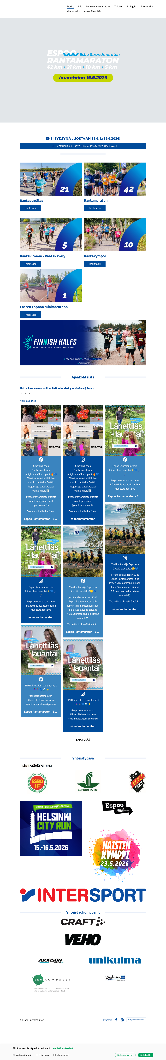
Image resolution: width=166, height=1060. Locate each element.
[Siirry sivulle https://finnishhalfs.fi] (83, 342)
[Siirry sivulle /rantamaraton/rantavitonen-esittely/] (51, 234)
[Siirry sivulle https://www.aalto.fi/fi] (83, 778)
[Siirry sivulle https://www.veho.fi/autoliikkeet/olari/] (83, 940)
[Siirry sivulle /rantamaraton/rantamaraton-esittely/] (115, 179)
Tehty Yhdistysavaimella (136, 1019)
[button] (41, 465)
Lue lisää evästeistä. (63, 1048)
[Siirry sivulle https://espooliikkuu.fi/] (115, 807)
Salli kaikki (145, 1055)
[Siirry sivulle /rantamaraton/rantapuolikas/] (51, 179)
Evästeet (107, 1020)
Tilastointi (44, 1055)
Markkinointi (63, 1055)
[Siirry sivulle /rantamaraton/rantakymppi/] (115, 234)
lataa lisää (83, 740)
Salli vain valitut (125, 1055)
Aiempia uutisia (28, 401)
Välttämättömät (23, 1055)
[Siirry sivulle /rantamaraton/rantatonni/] (51, 285)
